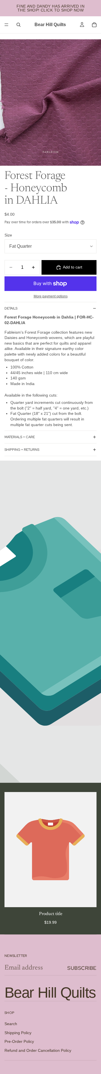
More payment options (51, 296)
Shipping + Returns (21, 449)
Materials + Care (19, 437)
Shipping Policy (17, 1032)
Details (10, 308)
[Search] (18, 25)
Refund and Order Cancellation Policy (37, 1050)
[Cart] (94, 25)
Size (8, 235)
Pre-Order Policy (19, 1041)
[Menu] (6, 24)
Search (10, 1024)
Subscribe (82, 968)
